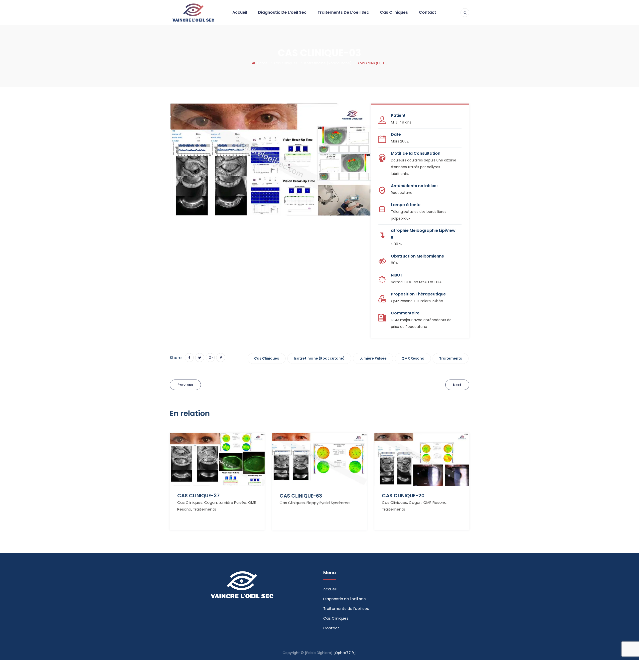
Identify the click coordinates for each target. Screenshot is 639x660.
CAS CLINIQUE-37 (198, 495)
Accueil (239, 12)
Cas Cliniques (394, 12)
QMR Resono (412, 358)
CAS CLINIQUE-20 (403, 495)
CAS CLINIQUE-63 (301, 495)
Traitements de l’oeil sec (343, 12)
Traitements (450, 358)
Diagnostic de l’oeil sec (282, 12)
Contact (427, 12)
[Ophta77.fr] (344, 652)
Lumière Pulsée (373, 358)
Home (261, 63)
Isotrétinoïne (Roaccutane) (319, 358)
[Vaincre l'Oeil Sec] (193, 12)
